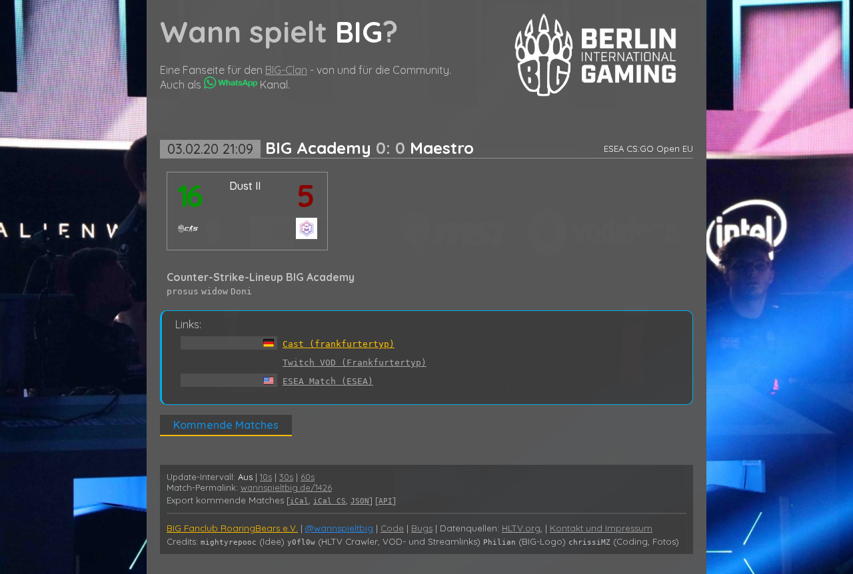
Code (392, 528)
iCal (299, 501)
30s (286, 476)
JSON (360, 501)
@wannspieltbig (339, 528)
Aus (245, 476)
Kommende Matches (226, 424)
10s (266, 476)
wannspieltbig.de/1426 (286, 487)
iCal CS (329, 501)
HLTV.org (521, 528)
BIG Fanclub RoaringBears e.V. (232, 528)
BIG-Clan (286, 70)
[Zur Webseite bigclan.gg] (595, 92)
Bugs (421, 528)
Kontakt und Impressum (601, 528)
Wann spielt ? (279, 31)
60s (308, 476)
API (386, 501)
